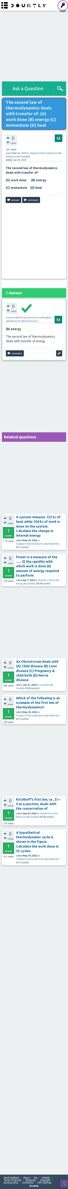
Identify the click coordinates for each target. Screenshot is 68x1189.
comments (27, 1182)
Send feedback (11, 1178)
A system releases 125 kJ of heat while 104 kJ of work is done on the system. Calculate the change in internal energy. (38, 526)
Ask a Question (27, 88)
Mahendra (53, 544)
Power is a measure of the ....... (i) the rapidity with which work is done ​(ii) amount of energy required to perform (37, 566)
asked (9, 153)
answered (10, 317)
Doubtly (31, 583)
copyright (45, 1180)
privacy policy (11, 1182)
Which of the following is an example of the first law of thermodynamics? (38, 702)
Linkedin (45, 1178)
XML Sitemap (44, 1182)
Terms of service (12, 1180)
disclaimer (30, 1180)
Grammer (45, 685)
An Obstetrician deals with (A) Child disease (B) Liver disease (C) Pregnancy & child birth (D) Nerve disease (37, 671)
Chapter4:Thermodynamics (43, 153)
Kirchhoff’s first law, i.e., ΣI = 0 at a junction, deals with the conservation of (38, 803)
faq (35, 1178)
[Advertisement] (34, 45)
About (26, 1178)
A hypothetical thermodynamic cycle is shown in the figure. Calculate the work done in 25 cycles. (37, 842)
